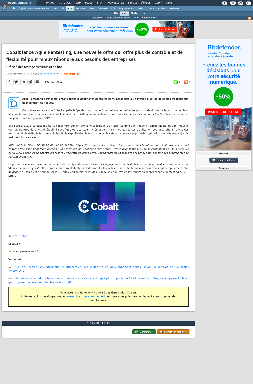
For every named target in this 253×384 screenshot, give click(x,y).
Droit (158, 2)
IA (63, 8)
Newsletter (115, 2)
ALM (70, 8)
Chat (100, 2)
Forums (49, 2)
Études (146, 2)
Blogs (89, 2)
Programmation (126, 8)
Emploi (132, 2)
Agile (124, 13)
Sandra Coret (51, 73)
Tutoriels (65, 2)
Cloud (55, 8)
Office (151, 8)
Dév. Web (103, 8)
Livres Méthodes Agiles (145, 17)
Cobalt (23, 236)
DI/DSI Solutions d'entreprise (34, 8)
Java (92, 8)
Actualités (97, 17)
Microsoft (81, 8)
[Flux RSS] (249, 18)
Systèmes (174, 8)
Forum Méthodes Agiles (117, 17)
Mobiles (162, 8)
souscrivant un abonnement (86, 296)
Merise (134, 13)
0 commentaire (72, 74)
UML (144, 13)
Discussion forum (225, 160)
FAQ (78, 2)
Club (169, 2)
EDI (113, 8)
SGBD (141, 8)
